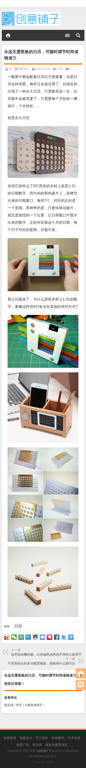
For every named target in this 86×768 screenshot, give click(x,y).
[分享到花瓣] (50, 637)
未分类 (37, 745)
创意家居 (9, 738)
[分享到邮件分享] (42, 637)
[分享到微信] (14, 637)
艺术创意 (74, 738)
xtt (10, 68)
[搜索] (78, 35)
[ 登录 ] (19, 705)
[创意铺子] (31, 13)
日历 (18, 626)
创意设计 (23, 68)
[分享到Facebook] (57, 637)
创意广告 (22, 745)
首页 (8, 35)
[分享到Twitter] (64, 637)
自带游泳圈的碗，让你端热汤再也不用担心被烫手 (46, 654)
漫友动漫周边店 (56, 745)
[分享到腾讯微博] (28, 637)
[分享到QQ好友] (35, 637)
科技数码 (58, 738)
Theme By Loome (43, 761)
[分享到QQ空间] (21, 637)
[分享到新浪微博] (7, 637)
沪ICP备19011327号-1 (42, 756)
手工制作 (42, 738)
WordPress (72, 750)
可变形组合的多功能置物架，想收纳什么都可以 (41, 663)
